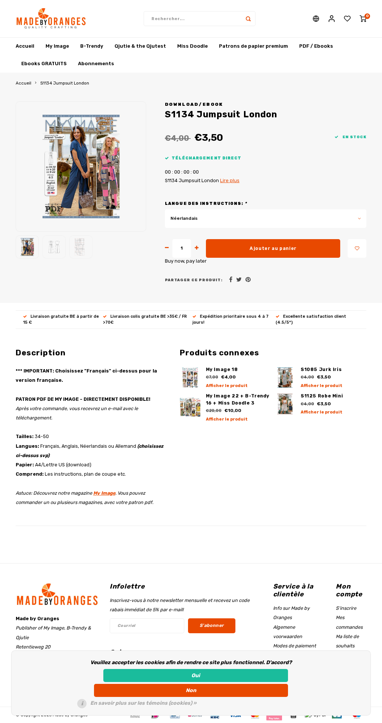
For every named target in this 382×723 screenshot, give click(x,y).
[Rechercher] (248, 18)
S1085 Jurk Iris (321, 369)
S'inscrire (346, 608)
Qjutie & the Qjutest (140, 46)
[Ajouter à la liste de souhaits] (357, 248)
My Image (57, 46)
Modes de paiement (294, 646)
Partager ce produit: (194, 280)
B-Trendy (91, 46)
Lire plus (229, 180)
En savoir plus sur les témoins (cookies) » (143, 703)
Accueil (25, 46)
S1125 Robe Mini (322, 396)
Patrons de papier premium (253, 46)
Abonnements (96, 63)
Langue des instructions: (206, 203)
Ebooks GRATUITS (44, 63)
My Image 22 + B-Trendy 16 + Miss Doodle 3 (238, 399)
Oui (195, 675)
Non (191, 690)
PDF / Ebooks (316, 46)
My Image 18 (222, 369)
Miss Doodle (192, 46)
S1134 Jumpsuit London (64, 83)
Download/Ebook (194, 104)
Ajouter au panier (273, 248)
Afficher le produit (227, 385)
